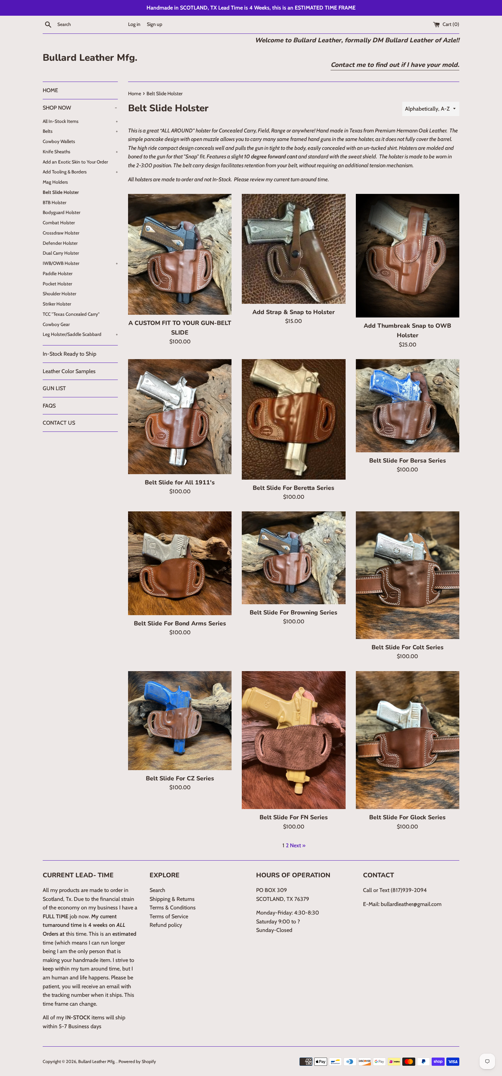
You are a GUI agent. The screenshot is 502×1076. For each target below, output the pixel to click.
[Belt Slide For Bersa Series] (407, 405)
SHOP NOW (80, 107)
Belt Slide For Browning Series (293, 612)
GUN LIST (54, 388)
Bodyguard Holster (61, 212)
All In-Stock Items (80, 121)
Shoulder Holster (59, 293)
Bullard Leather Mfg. (90, 57)
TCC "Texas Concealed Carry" (71, 314)
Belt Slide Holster (61, 192)
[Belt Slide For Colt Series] (407, 575)
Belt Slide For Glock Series (407, 817)
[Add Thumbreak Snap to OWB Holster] (407, 255)
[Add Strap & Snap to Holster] (293, 249)
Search (157, 890)
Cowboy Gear (56, 324)
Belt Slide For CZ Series (180, 778)
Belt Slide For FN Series (294, 817)
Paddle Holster (57, 273)
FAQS (49, 405)
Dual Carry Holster (61, 253)
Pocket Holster (57, 283)
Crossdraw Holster (61, 233)
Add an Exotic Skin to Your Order (75, 162)
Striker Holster (57, 304)
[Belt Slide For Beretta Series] (293, 419)
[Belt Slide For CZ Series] (180, 720)
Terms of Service (169, 916)
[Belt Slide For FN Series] (293, 740)
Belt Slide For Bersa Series (407, 460)
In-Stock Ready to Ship (69, 354)
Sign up (154, 24)
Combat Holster (59, 222)
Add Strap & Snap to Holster (293, 312)
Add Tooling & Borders (80, 171)
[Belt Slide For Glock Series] (407, 740)
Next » (297, 845)
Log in (134, 24)
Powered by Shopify (137, 1061)
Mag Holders (55, 182)
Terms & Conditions (173, 907)
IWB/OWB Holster (80, 263)
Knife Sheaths (80, 151)
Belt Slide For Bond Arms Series (180, 623)
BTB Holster (54, 202)
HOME (50, 90)
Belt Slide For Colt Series (408, 647)
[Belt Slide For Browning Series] (293, 557)
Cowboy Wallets (59, 141)
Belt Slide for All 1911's (180, 482)
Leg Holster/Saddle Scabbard (80, 334)
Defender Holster (60, 243)
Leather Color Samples (69, 371)
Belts (80, 131)
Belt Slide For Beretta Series (293, 488)
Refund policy (166, 925)
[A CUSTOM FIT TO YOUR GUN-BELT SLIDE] (180, 254)
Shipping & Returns (172, 899)
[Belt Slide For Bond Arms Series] (180, 563)
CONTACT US (59, 423)
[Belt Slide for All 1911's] (180, 416)
